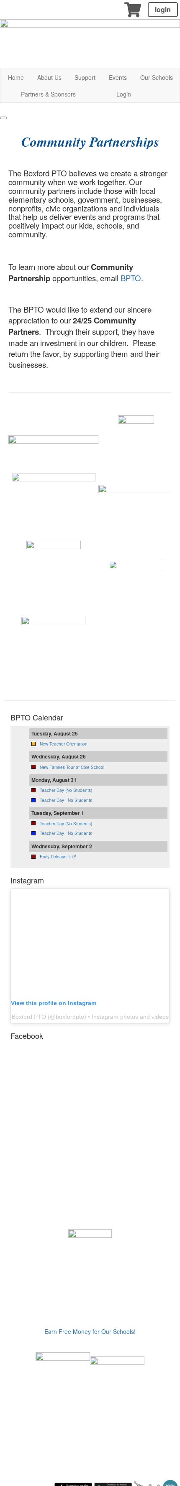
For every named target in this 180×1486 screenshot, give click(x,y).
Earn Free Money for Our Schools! (90, 1331)
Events (118, 77)
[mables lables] (63, 1378)
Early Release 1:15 (58, 857)
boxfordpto (70, 1016)
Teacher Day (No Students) (66, 790)
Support (85, 77)
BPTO (131, 277)
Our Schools (156, 77)
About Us (49, 77)
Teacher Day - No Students (66, 800)
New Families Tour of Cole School (72, 767)
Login (123, 94)
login (163, 9)
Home (16, 77)
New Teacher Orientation (63, 744)
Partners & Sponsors (48, 94)
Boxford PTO (29, 1016)
